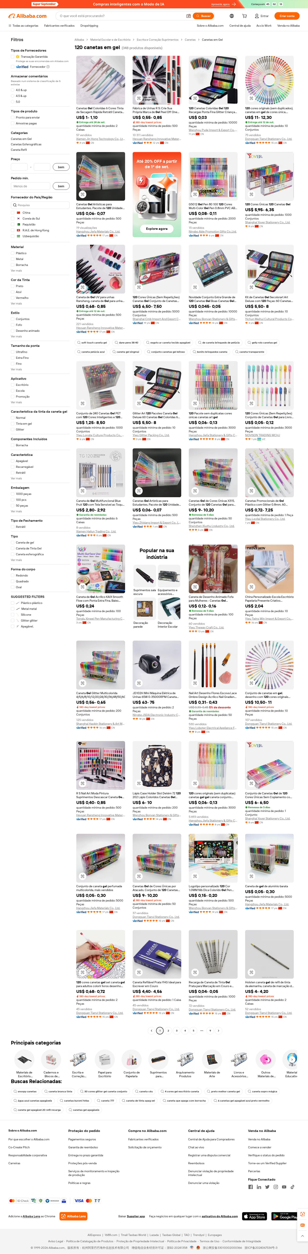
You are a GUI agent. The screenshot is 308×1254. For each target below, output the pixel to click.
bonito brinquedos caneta (212, 351)
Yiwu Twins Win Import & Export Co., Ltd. (269, 618)
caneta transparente (251, 351)
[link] (302, 1214)
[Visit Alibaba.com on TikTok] (292, 1186)
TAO (186, 1235)
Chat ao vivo (196, 1147)
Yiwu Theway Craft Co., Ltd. (206, 627)
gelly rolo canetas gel (264, 342)
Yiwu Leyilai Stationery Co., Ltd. (265, 518)
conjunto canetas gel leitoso (168, 351)
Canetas (190, 39)
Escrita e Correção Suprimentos (158, 39)
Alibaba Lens (31, 1216)
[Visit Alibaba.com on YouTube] (284, 1186)
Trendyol (198, 1235)
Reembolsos (196, 1163)
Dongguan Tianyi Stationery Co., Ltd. (268, 138)
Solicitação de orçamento (145, 1147)
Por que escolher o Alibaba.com (28, 1139)
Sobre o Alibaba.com (22, 1130)
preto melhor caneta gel (225, 1091)
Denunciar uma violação (203, 1183)
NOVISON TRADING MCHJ (262, 435)
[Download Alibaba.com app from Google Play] (285, 1216)
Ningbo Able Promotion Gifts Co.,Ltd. (213, 231)
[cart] (245, 16)
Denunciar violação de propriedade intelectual (211, 1173)
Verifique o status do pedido (266, 1155)
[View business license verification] (192, 1248)
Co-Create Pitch (19, 1147)
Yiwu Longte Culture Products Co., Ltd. (100, 435)
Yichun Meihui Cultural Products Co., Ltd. (269, 319)
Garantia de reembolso (83, 1147)
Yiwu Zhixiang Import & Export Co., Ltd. (157, 522)
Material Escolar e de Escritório (110, 39)
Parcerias (254, 1171)
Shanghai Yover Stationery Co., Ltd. (267, 222)
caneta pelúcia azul (93, 351)
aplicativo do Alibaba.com (220, 1216)
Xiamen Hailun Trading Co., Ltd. (96, 531)
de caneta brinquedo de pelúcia (221, 342)
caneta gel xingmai (128, 351)
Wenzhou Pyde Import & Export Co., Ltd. (213, 130)
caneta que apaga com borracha (186, 1100)
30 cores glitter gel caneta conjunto (105, 1091)
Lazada (154, 1235)
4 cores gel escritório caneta (182, 1091)
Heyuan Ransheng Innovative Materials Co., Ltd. (157, 138)
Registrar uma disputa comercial (209, 1155)
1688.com (111, 1235)
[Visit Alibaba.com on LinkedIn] (258, 1186)
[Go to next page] (218, 1030)
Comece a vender (259, 1147)
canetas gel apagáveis (86, 1109)
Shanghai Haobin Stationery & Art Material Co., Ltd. (100, 723)
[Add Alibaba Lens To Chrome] (73, 1216)
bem (61, 167)
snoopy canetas (27, 1091)
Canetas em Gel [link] (212, 39)
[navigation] (40, 535)
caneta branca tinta (60, 1091)
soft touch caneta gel (94, 342)
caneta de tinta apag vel (140, 1100)
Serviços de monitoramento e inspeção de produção (93, 1173)
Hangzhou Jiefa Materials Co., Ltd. (98, 231)
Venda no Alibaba (259, 1139)
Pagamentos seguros (82, 1139)
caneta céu (146, 1091)
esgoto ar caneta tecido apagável (170, 342)
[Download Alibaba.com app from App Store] (254, 1216)
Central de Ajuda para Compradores (211, 1139)
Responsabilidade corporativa (27, 1155)
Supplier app (136, 1216)
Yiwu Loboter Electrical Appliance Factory (213, 728)
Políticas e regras (79, 1183)
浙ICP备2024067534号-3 (261, 1247)
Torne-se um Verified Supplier (267, 1163)
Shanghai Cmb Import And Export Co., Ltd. (157, 319)
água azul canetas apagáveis (35, 1100)
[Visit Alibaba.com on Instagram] (275, 1186)
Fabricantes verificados (143, 1139)
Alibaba (79, 39)
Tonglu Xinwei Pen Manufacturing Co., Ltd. (100, 618)
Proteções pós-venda (82, 1163)
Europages (215, 1235)
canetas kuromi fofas (76, 1100)
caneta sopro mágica (264, 1091)
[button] (188, 15)
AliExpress (94, 1235)
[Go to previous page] (151, 1030)
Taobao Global (171, 1235)
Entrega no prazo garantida (85, 1155)
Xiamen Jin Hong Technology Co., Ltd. (100, 138)
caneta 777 (107, 1100)
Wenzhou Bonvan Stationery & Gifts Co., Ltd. (213, 319)
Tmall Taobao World (133, 1235)
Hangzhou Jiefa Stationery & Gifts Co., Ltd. (213, 435)
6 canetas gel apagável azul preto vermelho (243, 1100)
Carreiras (14, 1163)
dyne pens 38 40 (128, 342)
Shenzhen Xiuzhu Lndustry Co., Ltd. (211, 526)
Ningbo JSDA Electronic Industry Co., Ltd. (157, 715)
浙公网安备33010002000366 (222, 1247)
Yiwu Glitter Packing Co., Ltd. (151, 435)
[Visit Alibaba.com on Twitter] (267, 1186)
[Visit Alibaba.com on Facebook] (250, 1186)
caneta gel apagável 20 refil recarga (39, 1109)
